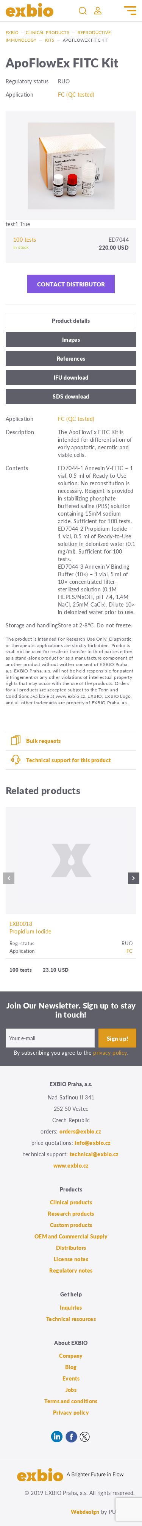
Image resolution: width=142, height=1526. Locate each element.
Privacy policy (71, 1412)
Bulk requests (43, 740)
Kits (50, 40)
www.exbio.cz (71, 1165)
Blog (71, 1367)
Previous (8, 880)
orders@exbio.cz (80, 1131)
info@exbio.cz (93, 1142)
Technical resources (71, 1319)
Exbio (12, 32)
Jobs (71, 1389)
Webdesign (85, 1511)
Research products (71, 1213)
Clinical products (47, 32)
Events (71, 1378)
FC (129, 950)
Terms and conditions (71, 1401)
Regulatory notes (70, 1270)
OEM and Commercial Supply (71, 1236)
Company (71, 1355)
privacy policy (110, 1052)
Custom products (71, 1225)
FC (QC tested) (76, 94)
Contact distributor (71, 284)
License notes (71, 1259)
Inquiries (71, 1307)
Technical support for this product (68, 760)
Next (133, 880)
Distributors (71, 1247)
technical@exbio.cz (94, 1154)
